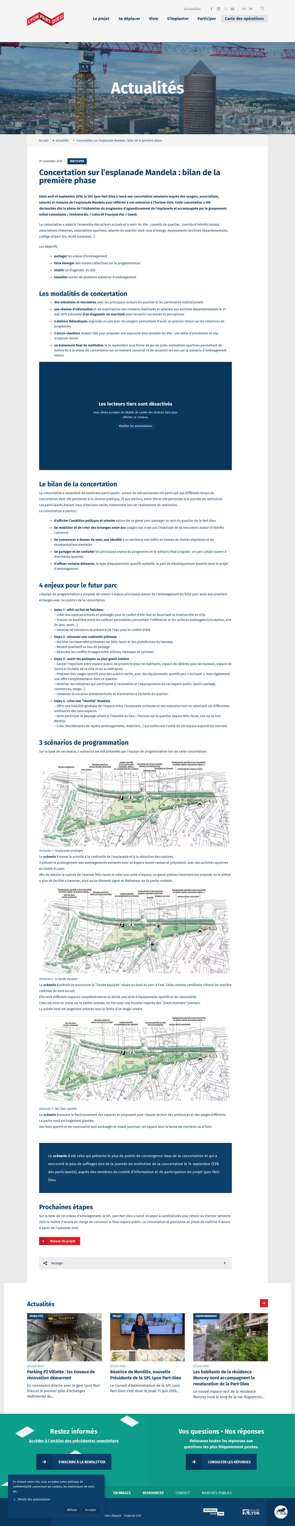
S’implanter (178, 18)
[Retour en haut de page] (225, 1263)
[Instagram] (225, 9)
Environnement (206, 1316)
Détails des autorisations (34, 1499)
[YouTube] (232, 9)
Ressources (153, 1493)
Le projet (101, 18)
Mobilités (36, 1316)
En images (122, 1493)
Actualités (192, 9)
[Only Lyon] (281, 1512)
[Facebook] (211, 9)
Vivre (153, 18)
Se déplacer (129, 18)
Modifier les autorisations (135, 426)
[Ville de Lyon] (251, 1512)
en (244, 9)
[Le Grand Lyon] (214, 1512)
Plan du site (132, 1516)
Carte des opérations (244, 18)
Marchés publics (217, 1493)
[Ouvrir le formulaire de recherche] (262, 9)
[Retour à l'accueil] (45, 19)
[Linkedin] (218, 9)
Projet (117, 1316)
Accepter (90, 1510)
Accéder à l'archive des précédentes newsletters (74, 1440)
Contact (183, 1493)
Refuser (72, 1510)
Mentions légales (108, 1516)
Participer (207, 18)
